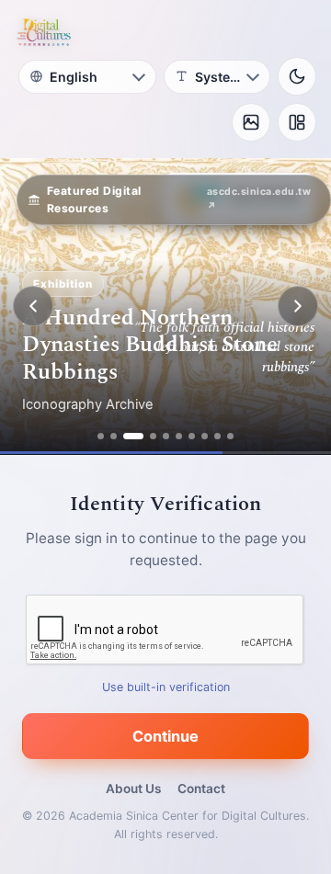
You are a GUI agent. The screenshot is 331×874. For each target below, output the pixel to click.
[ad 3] (133, 436)
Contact (201, 788)
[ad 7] (191, 436)
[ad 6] (179, 436)
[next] (298, 306)
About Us (133, 788)
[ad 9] (217, 436)
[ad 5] (166, 436)
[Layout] (297, 122)
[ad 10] (230, 436)
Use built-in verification (166, 687)
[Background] (251, 122)
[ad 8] (204, 436)
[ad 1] (100, 436)
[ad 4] (153, 436)
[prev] (33, 306)
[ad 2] (113, 436)
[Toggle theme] (297, 76)
